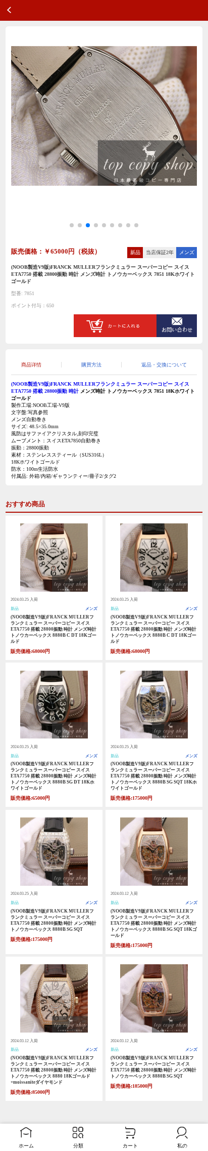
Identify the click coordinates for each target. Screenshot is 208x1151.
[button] (72, 225)
